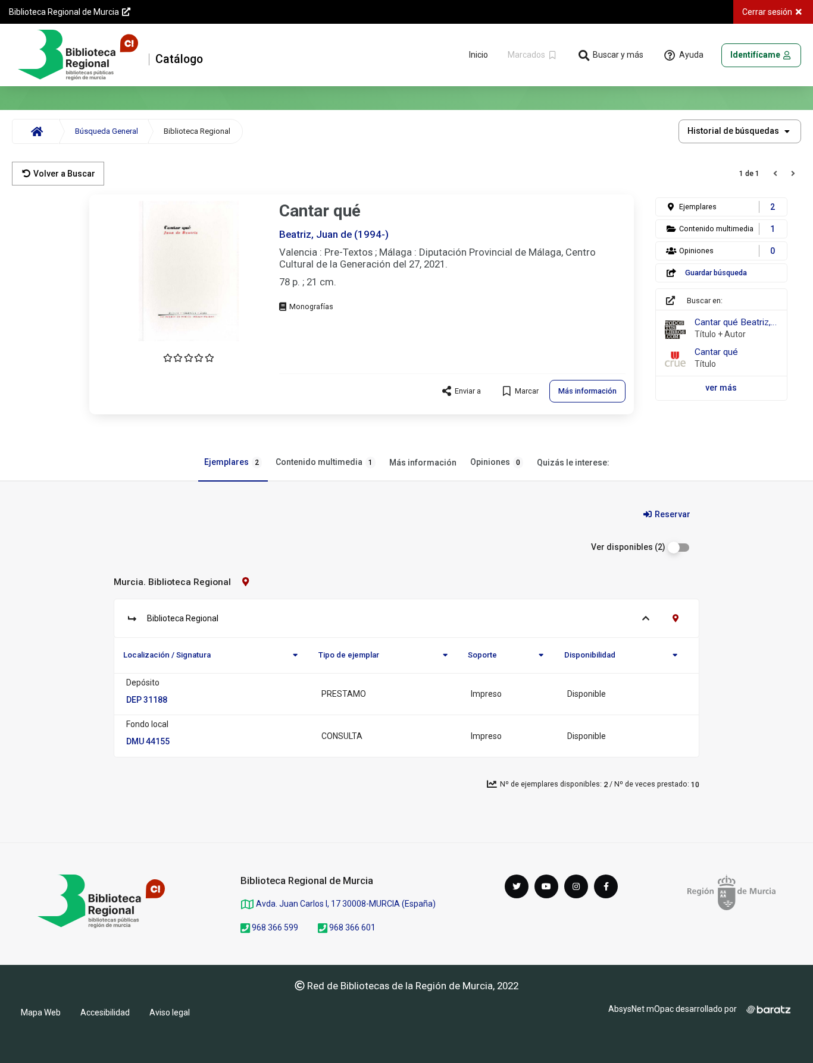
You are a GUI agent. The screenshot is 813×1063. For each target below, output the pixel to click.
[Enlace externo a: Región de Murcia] (731, 892)
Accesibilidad (105, 1012)
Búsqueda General (106, 131)
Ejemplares (231, 462)
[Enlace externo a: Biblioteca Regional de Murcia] (101, 901)
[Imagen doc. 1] (188, 271)
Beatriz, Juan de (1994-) (334, 234)
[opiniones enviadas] (189, 358)
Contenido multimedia (324, 462)
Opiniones (495, 462)
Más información (422, 462)
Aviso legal (169, 1012)
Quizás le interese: (573, 462)
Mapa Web (41, 1012)
